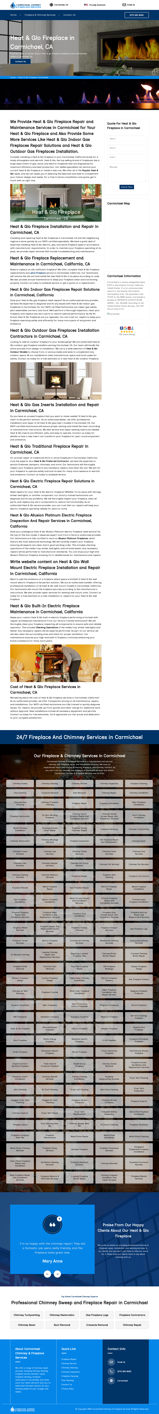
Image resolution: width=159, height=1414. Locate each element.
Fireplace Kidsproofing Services (109, 1077)
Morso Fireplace (79, 1052)
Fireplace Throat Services (20, 941)
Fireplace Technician (139, 1124)
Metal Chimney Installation (20, 829)
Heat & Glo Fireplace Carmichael (33, 77)
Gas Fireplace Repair (79, 888)
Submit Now (127, 187)
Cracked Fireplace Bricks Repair (79, 1177)
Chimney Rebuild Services (49, 1077)
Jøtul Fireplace (38, 273)
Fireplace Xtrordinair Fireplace (138, 1040)
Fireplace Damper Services (109, 929)
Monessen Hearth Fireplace (49, 1052)
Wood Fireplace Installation (139, 887)
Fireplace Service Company (79, 1101)
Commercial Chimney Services (79, 941)
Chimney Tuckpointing (139, 829)
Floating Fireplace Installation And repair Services (109, 1177)
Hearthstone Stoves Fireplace (139, 1052)
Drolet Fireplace (20, 1052)
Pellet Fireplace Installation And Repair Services (109, 992)
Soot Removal (79, 793)
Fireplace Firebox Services (79, 929)
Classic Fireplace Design (138, 967)
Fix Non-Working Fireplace (49, 816)
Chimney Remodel (109, 1163)
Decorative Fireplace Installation (138, 1113)
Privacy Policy (67, 1389)
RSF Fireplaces (20, 1017)
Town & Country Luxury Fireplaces (79, 1005)
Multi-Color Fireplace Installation (79, 992)
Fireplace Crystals (49, 992)
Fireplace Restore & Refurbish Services (50, 1177)
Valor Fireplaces (50, 1005)
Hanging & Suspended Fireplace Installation (139, 1149)
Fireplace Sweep (79, 876)
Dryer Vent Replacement (79, 1113)
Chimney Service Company (109, 1101)
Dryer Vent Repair (49, 1113)
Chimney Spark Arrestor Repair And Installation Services (79, 816)
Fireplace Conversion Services (109, 1149)
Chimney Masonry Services (49, 876)
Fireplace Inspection (79, 841)
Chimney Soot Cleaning (20, 803)
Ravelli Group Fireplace (79, 1065)
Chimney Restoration (20, 841)
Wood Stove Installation (109, 1136)
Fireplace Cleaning (139, 783)
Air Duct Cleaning (50, 1089)
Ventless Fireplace (79, 1149)
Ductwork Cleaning (109, 1124)
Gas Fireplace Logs (139, 929)
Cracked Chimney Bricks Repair (139, 954)
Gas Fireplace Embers (139, 979)
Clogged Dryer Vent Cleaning (20, 1101)
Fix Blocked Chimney (20, 954)
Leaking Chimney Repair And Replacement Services (50, 954)
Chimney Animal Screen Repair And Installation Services (109, 816)
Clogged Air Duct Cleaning (50, 1101)
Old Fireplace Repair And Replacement (109, 841)
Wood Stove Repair (79, 1136)
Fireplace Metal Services (20, 929)
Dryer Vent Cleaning (139, 1078)
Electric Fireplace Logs (50, 941)
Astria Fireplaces (139, 1005)
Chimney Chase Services (79, 852)
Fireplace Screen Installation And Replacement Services (139, 1064)
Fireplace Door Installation (79, 914)
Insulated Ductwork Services (138, 1163)
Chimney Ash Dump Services (79, 864)
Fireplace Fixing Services (50, 1149)
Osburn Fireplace (79, 1028)
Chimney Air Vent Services (20, 992)
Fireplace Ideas (20, 1124)
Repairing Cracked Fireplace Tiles (79, 954)
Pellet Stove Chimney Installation (79, 979)
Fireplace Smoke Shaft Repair (49, 829)
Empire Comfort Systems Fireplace (20, 1065)
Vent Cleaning (20, 1089)
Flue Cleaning (20, 793)
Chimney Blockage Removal (49, 841)
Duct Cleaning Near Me (50, 1124)
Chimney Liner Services (20, 864)
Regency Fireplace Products (139, 992)
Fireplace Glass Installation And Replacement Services (50, 914)
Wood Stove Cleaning (139, 1136)
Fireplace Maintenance (50, 1136)
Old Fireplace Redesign (109, 967)
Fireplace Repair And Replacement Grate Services (49, 928)
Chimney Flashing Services (20, 876)
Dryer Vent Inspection (139, 1089)
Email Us (131, 5)
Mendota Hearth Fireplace (79, 1040)
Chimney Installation (139, 793)
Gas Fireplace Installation (20, 900)
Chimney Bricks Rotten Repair (109, 954)
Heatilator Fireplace (50, 1017)
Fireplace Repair (79, 803)
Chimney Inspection (109, 783)
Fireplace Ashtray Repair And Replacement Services (139, 914)
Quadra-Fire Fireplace (139, 1028)
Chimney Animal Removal (109, 1065)
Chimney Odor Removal (49, 967)
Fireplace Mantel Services (139, 1177)
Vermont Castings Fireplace (139, 1017)
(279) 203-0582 (137, 15)
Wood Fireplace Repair (50, 887)
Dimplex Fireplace (109, 1028)
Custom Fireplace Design (50, 979)
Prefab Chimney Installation (79, 1077)
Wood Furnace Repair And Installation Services (79, 900)
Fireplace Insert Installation (20, 1077)
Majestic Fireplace (109, 1017)
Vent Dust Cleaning (109, 1089)
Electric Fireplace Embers (109, 979)
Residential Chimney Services (109, 941)
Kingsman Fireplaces (109, 1005)
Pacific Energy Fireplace (49, 1040)
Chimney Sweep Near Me (79, 1124)
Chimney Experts (20, 1113)
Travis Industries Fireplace (109, 1052)
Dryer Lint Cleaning (79, 1089)
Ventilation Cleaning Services (50, 1163)
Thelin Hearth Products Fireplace (50, 1065)
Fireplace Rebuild (20, 888)
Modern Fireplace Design (20, 979)
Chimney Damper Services (50, 864)
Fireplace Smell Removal (20, 967)
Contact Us (69, 15)
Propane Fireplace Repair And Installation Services (20, 914)
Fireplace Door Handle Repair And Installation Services (109, 914)
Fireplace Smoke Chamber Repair (79, 829)
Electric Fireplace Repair (109, 887)
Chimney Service (79, 783)
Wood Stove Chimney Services (20, 1149)
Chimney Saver (139, 841)
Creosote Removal (49, 793)
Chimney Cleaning (50, 783)
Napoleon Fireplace (79, 1017)
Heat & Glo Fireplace (20, 1028)
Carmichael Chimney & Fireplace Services (111, 1409)
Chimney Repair (109, 793)
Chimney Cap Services (50, 852)
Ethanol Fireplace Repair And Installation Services (109, 900)
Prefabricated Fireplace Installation (139, 900)
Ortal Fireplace (109, 1040)
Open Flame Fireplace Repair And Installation (20, 1163)
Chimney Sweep (20, 783)
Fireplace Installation (109, 803)
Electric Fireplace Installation (50, 900)
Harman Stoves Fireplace (50, 1028)
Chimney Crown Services (20, 852)
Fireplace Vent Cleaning (109, 876)
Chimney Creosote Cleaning (49, 803)
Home (13, 15)
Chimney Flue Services (139, 852)
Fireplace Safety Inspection (109, 1113)
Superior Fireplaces (20, 1005)
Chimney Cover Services (109, 852)
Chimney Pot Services (109, 864)
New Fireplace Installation (139, 803)
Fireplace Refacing (109, 829)
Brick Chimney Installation (138, 816)
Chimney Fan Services (139, 864)
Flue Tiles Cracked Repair (79, 967)
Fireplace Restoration (20, 816)
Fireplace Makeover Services (79, 1163)
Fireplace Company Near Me (20, 1136)
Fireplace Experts (139, 1101)
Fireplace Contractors (139, 876)
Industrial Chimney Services (139, 941)
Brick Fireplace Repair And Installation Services (20, 1177)
